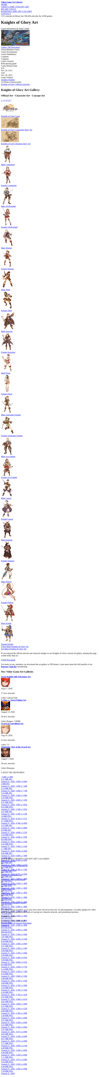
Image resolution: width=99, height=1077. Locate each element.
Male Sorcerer (7, 331)
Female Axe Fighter (9, 477)
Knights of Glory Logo (10, 116)
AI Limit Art (6, 898)
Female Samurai (7, 561)
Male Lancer (6, 498)
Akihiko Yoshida (8, 80)
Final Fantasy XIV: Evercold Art (14, 866)
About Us (5, 925)
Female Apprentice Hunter (12, 436)
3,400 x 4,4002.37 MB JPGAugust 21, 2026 (8, 779)
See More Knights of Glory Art (13, 649)
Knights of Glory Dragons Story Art (15, 144)
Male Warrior (6, 248)
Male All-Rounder (8, 206)
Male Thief (5, 290)
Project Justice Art (8, 884)
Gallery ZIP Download (10, 47)
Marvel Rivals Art (8, 861)
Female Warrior (7, 269)
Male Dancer (6, 582)
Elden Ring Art (7, 893)
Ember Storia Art (8, 889)
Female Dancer (7, 602)
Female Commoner (9, 185)
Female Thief (6, 310)
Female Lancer (7, 519)
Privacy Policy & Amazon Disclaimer (16, 923)
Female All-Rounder (9, 227)
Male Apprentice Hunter (11, 415)
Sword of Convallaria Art (11, 875)
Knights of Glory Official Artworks (15, 84)
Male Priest (5, 373)
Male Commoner (8, 164)
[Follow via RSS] (1, 907)
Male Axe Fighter (8, 456)
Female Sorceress (8, 352)
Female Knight (7, 644)
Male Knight (6, 623)
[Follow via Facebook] (2, 907)
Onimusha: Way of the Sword (13, 879)
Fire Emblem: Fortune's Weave (13, 903)
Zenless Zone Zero (8, 870)
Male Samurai (6, 540)
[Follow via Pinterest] (3, 907)
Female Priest (6, 394)
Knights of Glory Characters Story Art (16, 130)
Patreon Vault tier (9, 667)
